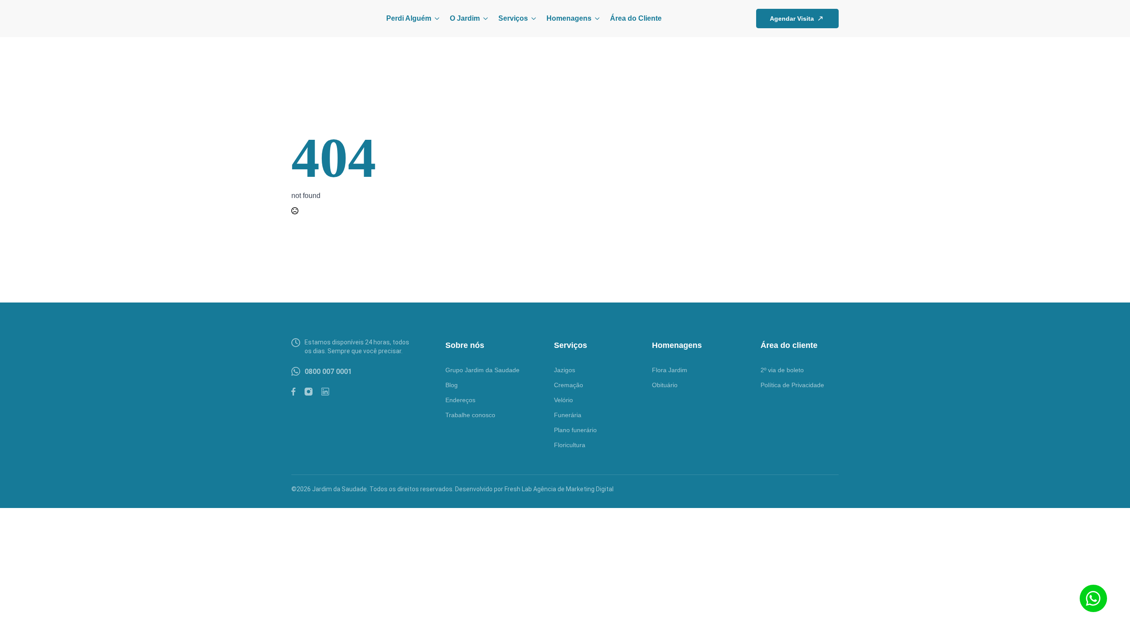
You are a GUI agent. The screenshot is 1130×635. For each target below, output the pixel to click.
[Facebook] (293, 392)
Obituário (665, 384)
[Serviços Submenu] (532, 18)
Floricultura (569, 444)
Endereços (460, 399)
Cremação (568, 384)
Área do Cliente (636, 18)
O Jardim (465, 18)
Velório (563, 399)
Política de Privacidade (792, 384)
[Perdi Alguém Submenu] (435, 18)
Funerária (567, 414)
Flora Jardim (669, 370)
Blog (451, 384)
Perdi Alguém (408, 18)
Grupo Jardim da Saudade (482, 370)
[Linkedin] (325, 392)
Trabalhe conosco (470, 414)
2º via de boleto (782, 370)
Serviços (513, 18)
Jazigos (564, 370)
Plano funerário (575, 429)
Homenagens (568, 18)
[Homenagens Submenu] (595, 18)
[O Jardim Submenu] (484, 18)
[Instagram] (309, 392)
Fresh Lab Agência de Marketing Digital (559, 489)
